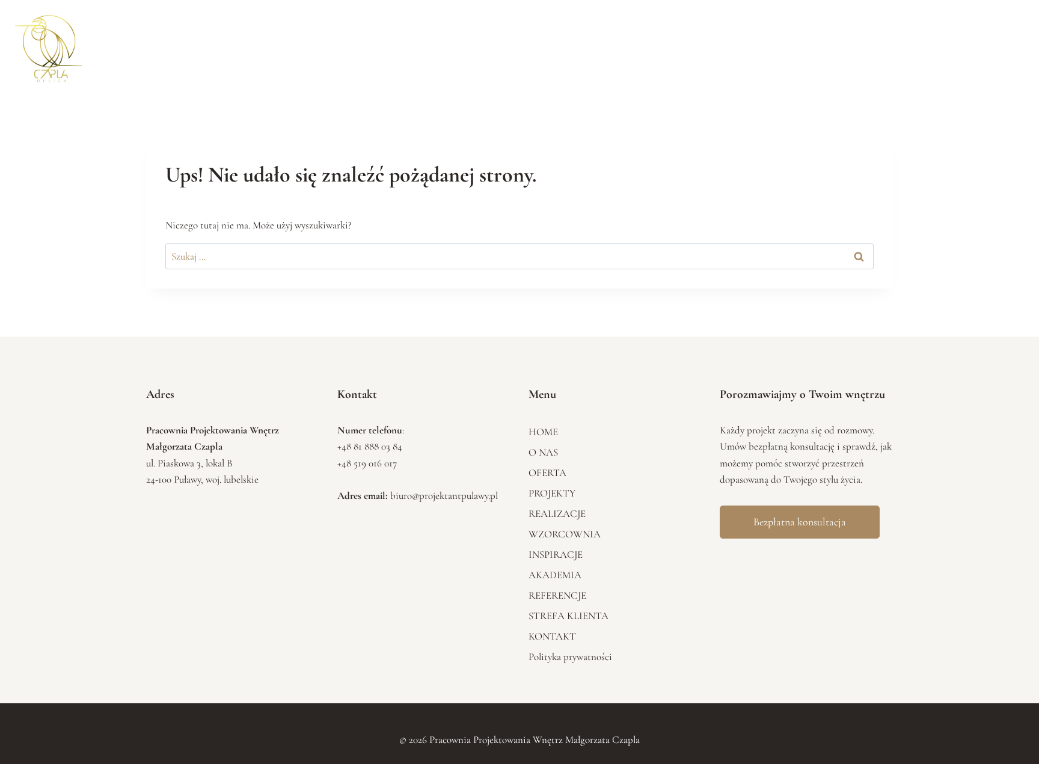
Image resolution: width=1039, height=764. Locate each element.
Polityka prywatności (570, 656)
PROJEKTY (569, 45)
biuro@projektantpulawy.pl (444, 495)
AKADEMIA (808, 45)
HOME (449, 45)
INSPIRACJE (752, 45)
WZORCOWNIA (690, 45)
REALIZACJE (624, 45)
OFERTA (523, 45)
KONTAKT (999, 45)
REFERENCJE (866, 45)
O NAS (485, 45)
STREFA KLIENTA (935, 45)
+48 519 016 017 (367, 463)
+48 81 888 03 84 (369, 446)
